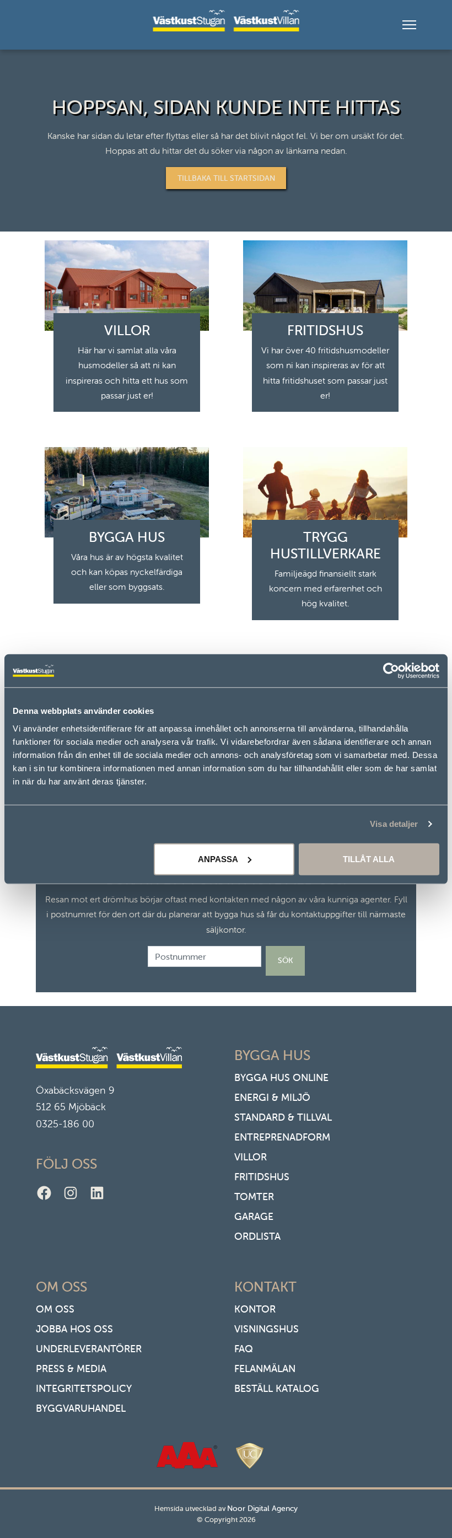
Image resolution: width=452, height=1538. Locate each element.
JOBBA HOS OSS (74, 1328)
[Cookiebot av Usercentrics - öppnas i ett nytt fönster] (391, 671)
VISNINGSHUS (266, 1328)
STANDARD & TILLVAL (283, 1117)
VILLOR (250, 1156)
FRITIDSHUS (261, 1176)
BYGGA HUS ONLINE (281, 1077)
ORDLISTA (257, 1236)
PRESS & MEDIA (71, 1368)
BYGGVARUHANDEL (81, 1408)
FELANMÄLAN (264, 1368)
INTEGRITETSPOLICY (84, 1388)
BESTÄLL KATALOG (276, 1388)
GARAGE (253, 1216)
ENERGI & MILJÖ (272, 1097)
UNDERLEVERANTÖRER (89, 1348)
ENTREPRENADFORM (282, 1137)
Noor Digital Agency (262, 1508)
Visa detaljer (394, 824)
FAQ (243, 1348)
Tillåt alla (369, 858)
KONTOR (255, 1309)
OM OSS (55, 1309)
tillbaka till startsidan (226, 178)
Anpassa (218, 858)
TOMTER (254, 1196)
